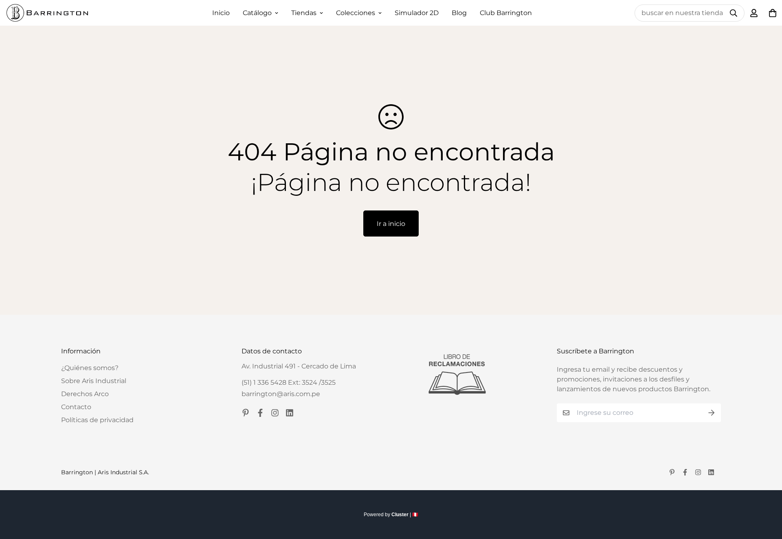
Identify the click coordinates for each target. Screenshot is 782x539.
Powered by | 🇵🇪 (391, 514)
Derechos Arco (85, 394)
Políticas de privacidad (97, 420)
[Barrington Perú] (47, 13)
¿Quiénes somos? (90, 368)
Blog (459, 13)
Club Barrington (506, 13)
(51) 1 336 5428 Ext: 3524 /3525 (289, 382)
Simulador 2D (417, 13)
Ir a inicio (391, 224)
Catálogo (257, 13)
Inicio (221, 13)
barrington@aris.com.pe (281, 394)
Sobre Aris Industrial (93, 381)
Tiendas (303, 13)
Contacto (76, 407)
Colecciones (355, 13)
